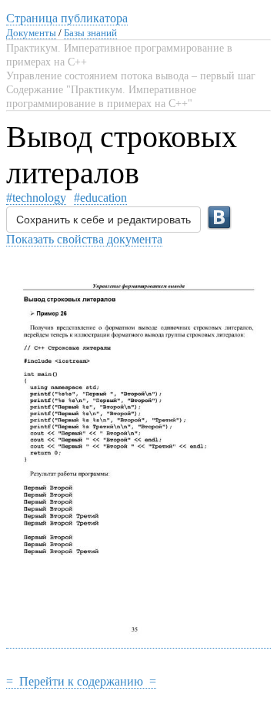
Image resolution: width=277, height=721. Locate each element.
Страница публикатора (67, 18)
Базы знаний (90, 33)
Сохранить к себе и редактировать (103, 219)
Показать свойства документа (84, 239)
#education (100, 197)
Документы (31, 33)
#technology (36, 197)
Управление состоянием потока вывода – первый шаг (130, 76)
